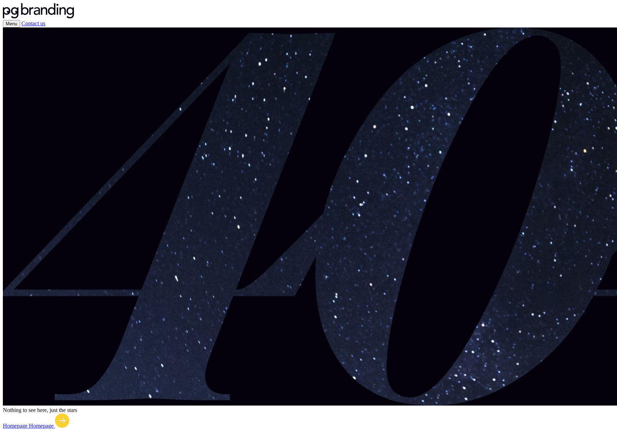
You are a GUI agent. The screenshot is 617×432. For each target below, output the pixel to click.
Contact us (33, 23)
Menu (11, 23)
